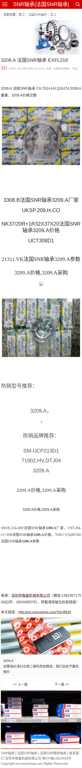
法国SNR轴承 (27, 753)
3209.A (8, 661)
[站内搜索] (77, 4)
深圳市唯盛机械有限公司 (30, 595)
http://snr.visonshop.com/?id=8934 (44, 612)
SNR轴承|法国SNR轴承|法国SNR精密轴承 (41, 8)
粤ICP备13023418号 (56, 758)
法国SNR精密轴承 (53, 753)
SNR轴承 (7, 753)
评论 (74, 68)
